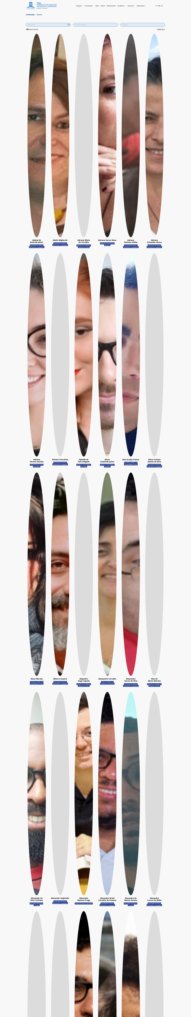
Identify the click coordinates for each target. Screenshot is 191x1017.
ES (162, 6)
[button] (79, 6)
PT (156, 6)
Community (30, 15)
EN (159, 6)
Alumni (39, 15)
